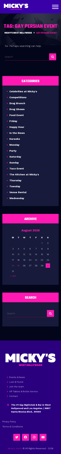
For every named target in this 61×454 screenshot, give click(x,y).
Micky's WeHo (15, 448)
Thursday (15, 180)
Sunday (14, 162)
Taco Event (16, 168)
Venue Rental (17, 192)
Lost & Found (16, 382)
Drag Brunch (17, 103)
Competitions (17, 97)
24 (13, 265)
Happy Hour (16, 127)
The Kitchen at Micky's (24, 174)
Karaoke (14, 138)
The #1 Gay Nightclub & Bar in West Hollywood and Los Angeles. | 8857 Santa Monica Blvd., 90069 (31, 408)
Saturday (15, 156)
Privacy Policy (9, 421)
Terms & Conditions (12, 426)
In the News (17, 132)
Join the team (16, 386)
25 (18, 265)
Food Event (16, 115)
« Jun (13, 275)
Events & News (17, 377)
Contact (13, 396)
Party (12, 150)
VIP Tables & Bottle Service (23, 391)
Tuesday (14, 186)
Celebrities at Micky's (23, 91)
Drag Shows (17, 109)
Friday (13, 121)
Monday (14, 144)
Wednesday (16, 198)
